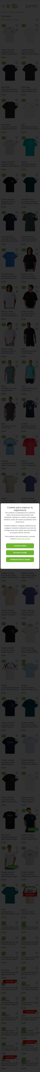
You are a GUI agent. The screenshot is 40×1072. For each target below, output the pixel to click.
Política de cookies (23, 539)
